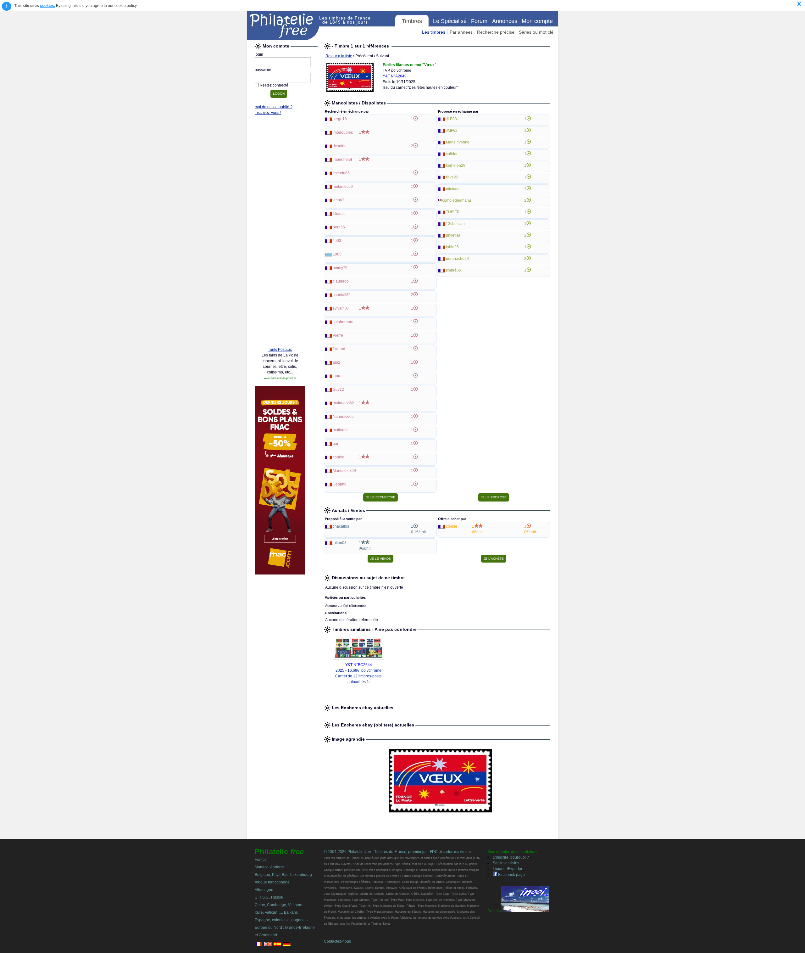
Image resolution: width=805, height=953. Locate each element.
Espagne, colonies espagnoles (281, 920)
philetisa (453, 235)
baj (335, 443)
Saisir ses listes (506, 863)
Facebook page (511, 874)
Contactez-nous (337, 941)
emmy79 (340, 268)
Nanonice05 (343, 416)
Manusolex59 (344, 470)
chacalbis (341, 526)
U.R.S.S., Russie (269, 897)
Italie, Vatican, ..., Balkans (276, 912)
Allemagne (264, 890)
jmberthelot (342, 159)
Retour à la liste (338, 56)
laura (337, 376)
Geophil (339, 484)
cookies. (47, 5)
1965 (337, 254)
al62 (336, 362)
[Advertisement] (280, 246)
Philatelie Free (283, 25)
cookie (338, 457)
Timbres (412, 21)
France (261, 859)
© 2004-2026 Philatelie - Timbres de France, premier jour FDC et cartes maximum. (398, 851)
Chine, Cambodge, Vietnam (278, 905)
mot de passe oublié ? (273, 107)
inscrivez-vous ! (268, 112)
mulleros (340, 430)
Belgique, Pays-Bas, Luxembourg (283, 874)
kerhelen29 (455, 165)
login (259, 54)
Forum (479, 21)
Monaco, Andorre (269, 867)
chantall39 (342, 295)
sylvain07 (341, 308)
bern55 (339, 227)
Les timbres (433, 32)
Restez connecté (274, 85)
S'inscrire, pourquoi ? (511, 857)
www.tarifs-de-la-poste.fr (280, 378)
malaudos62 (343, 403)
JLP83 (451, 119)
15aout (339, 213)
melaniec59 (343, 186)
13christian (455, 223)
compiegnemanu (456, 200)
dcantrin (340, 146)
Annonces (504, 21)
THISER (453, 212)
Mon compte (537, 21)
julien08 (340, 543)
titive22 (452, 177)
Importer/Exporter (507, 868)
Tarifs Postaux (280, 349)
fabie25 (452, 247)
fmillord (339, 349)
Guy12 (338, 389)
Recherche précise (495, 32)
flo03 (337, 240)
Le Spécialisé (450, 21)
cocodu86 (341, 173)
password (263, 70)
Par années (461, 32)
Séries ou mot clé (536, 32)
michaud (453, 189)
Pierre (338, 335)
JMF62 (452, 130)
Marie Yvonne (457, 142)
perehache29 (457, 258)
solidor (452, 154)
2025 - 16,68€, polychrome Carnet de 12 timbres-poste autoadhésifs (358, 676)
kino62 (338, 200)
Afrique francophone (272, 882)
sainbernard (343, 322)
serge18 (340, 119)
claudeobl (341, 281)
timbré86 (453, 270)
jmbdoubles (343, 132)
